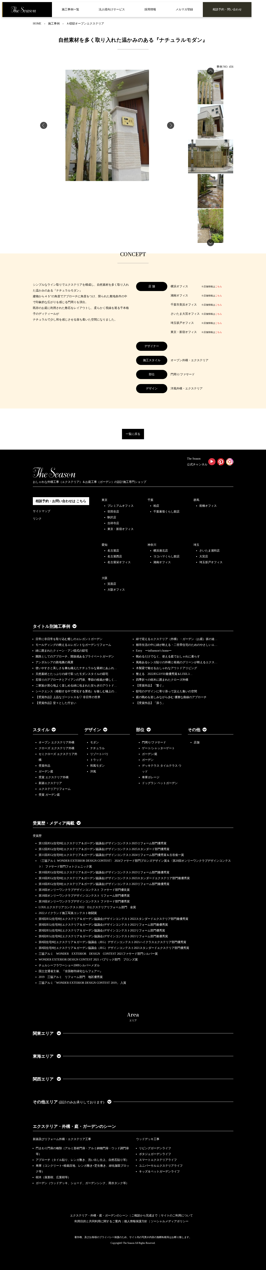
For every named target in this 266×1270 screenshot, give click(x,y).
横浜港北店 (160, 550)
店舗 (197, 742)
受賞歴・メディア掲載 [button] (53, 823)
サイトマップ (41, 511)
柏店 (156, 505)
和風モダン (97, 765)
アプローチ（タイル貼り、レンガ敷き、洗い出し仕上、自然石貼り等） (82, 1159)
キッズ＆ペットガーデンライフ (159, 1171)
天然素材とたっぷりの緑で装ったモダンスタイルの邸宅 (72, 673)
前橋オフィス (208, 505)
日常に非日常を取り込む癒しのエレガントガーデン (69, 639)
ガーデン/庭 (149, 754)
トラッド (96, 759)
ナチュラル (97, 748)
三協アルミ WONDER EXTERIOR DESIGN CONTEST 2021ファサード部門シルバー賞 (98, 953)
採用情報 (150, 9)
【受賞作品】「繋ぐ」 (150, 685)
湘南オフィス (162, 562)
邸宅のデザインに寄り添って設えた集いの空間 (166, 691)
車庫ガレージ (150, 777)
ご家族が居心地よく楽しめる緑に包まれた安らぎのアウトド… (76, 685)
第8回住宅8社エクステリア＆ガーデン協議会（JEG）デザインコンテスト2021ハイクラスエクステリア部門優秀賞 (112, 942)
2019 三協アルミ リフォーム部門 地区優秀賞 (71, 977)
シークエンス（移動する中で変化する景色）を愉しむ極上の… (76, 691)
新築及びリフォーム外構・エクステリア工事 (62, 1139)
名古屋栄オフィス (119, 562)
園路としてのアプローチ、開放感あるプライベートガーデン (75, 656)
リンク (37, 518)
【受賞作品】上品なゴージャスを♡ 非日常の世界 (69, 697)
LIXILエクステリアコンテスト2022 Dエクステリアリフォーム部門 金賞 (87, 907)
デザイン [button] (92, 729)
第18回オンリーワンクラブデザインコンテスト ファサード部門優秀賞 (84, 901)
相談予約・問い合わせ (227, 9)
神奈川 (152, 544)
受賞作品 (44, 765)
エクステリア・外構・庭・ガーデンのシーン (74, 1126)
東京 (104, 500)
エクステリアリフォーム (55, 788)
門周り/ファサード (154, 742)
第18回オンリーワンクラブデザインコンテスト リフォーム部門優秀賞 (84, 895)
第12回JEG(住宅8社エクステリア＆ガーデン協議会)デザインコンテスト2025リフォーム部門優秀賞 (102, 843)
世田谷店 (113, 511)
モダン (94, 742)
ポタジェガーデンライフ (155, 1154)
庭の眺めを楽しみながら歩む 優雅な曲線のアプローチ (171, 697)
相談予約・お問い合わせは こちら (61, 501)
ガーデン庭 (46, 771)
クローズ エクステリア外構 (56, 748)
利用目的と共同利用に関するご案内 (97, 1221)
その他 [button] (194, 729)
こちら (218, 286)
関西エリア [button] (44, 1079)
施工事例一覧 (70, 9)
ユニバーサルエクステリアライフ (161, 1165)
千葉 (150, 500)
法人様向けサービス (112, 9)
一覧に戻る (133, 434)
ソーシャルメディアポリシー (169, 1221)
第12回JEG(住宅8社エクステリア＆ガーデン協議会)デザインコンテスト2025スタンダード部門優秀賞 (104, 849)
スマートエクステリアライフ (158, 1159)
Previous (43, 125)
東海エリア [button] (44, 1056)
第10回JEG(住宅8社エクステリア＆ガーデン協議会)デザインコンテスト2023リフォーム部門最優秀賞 (104, 872)
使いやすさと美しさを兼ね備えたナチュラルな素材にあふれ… (76, 668)
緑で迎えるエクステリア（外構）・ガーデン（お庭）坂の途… (176, 639)
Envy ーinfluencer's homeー (154, 650)
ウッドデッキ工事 (147, 1139)
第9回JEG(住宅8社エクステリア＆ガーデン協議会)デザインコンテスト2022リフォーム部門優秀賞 (102, 930)
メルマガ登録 (184, 9)
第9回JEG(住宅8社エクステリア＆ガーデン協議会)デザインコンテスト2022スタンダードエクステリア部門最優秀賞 (113, 918)
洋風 (93, 771)
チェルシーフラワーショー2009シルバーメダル (69, 965)
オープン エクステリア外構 (56, 742)
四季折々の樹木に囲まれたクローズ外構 (162, 679)
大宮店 (203, 556)
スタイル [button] (41, 729)
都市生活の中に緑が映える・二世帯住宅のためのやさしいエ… (176, 644)
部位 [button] (140, 729)
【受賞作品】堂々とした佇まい (56, 703)
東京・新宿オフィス (120, 529)
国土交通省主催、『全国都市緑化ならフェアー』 (71, 971)
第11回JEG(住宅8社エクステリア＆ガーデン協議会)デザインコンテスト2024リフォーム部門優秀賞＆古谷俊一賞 (111, 854)
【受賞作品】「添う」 (150, 703)
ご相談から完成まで (144, 1215)
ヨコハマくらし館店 (166, 556)
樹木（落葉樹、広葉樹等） (53, 1177)
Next (170, 125)
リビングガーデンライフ (155, 1148)
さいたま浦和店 (209, 550)
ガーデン (148, 759)
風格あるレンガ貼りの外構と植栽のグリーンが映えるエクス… (176, 662)
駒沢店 (111, 517)
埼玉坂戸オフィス (211, 562)
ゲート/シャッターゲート (158, 748)
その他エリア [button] (68, 1102)
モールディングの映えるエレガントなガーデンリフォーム (73, 644)
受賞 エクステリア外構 (54, 777)
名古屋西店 (114, 556)
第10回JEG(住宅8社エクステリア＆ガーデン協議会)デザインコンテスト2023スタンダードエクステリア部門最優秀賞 (114, 878)
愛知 (104, 544)
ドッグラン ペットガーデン (160, 783)
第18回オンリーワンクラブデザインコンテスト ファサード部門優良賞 (84, 889)
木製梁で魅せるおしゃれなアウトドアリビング (166, 668)
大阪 (104, 578)
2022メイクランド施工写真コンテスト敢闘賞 (68, 913)
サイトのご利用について (177, 1215)
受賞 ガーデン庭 (49, 794)
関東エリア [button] (44, 1033)
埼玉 (196, 544)
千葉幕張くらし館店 (166, 511)
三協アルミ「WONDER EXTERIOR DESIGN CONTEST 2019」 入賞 (82, 982)
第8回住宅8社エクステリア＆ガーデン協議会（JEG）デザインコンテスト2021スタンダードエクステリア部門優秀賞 (114, 947)
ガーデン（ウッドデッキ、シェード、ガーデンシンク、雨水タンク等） (82, 1183)
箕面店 (111, 583)
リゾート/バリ (99, 754)
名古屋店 (113, 550)
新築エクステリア (50, 783)
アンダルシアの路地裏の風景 (54, 662)
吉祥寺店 (113, 523)
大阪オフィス (116, 589)
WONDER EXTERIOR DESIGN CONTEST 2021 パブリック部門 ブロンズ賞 (88, 959)
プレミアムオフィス (120, 505)
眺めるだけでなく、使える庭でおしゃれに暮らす (168, 656)
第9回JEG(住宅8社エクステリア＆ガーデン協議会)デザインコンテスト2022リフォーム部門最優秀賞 (103, 924)
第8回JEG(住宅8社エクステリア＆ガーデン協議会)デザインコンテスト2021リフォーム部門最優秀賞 (103, 936)
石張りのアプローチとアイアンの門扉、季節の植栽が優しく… (76, 679)
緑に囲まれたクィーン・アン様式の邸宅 (62, 650)
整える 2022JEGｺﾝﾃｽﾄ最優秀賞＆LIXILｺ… (164, 673)
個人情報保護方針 (135, 1221)
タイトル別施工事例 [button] (51, 626)
